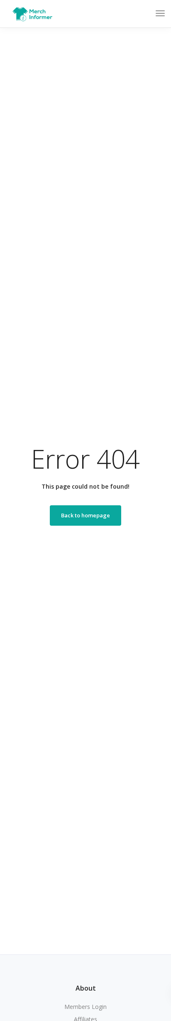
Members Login (85, 1007)
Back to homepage (85, 515)
